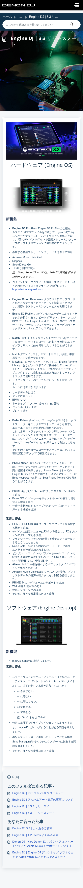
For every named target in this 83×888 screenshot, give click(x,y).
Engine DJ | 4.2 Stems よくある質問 (35, 835)
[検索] (71, 24)
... (20, 16)
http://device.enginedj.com (27, 289)
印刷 (15, 777)
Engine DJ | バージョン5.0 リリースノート (39, 793)
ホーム (7, 16)
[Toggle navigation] (77, 5)
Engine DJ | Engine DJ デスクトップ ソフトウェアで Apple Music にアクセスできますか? (43, 854)
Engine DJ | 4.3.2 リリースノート (33, 812)
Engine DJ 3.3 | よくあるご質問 (32, 828)
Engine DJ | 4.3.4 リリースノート (33, 806)
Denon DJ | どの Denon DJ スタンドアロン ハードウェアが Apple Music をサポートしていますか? (43, 844)
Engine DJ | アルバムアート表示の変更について (42, 799)
